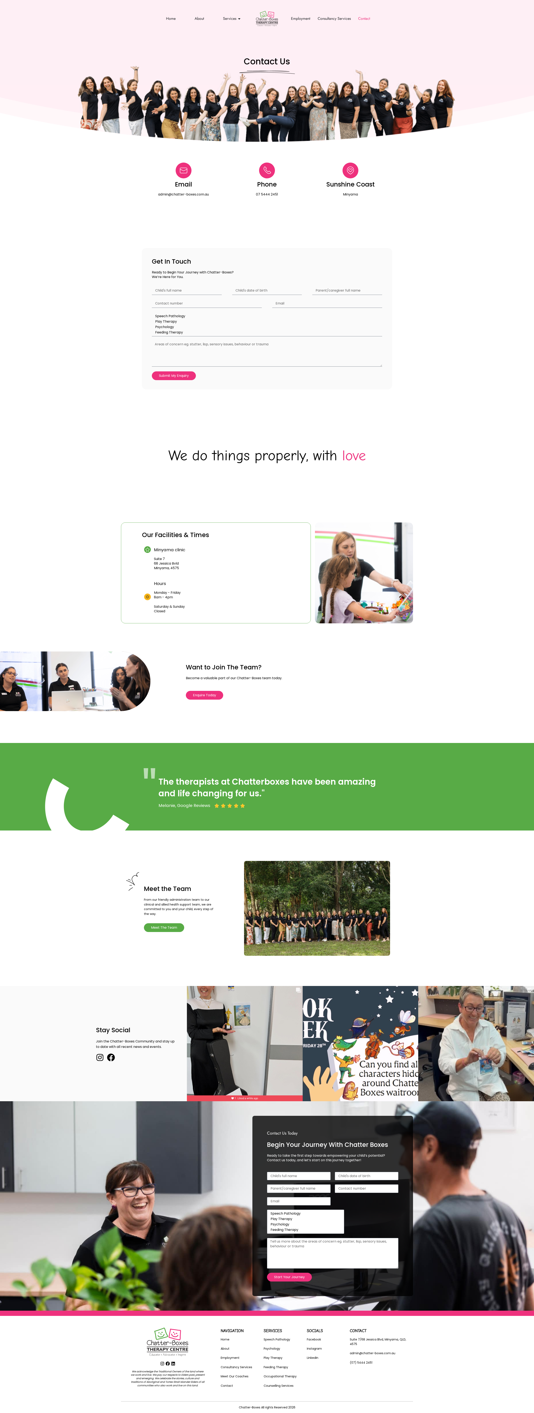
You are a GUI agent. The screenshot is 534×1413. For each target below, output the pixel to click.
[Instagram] (100, 1057)
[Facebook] (111, 1057)
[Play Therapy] (266, 321)
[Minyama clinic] (147, 549)
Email (183, 184)
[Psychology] (266, 327)
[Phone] (267, 170)
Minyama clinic (169, 550)
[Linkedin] (173, 1364)
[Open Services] (239, 18)
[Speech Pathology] (266, 316)
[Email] (183, 170)
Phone (267, 184)
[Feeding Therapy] (266, 332)
